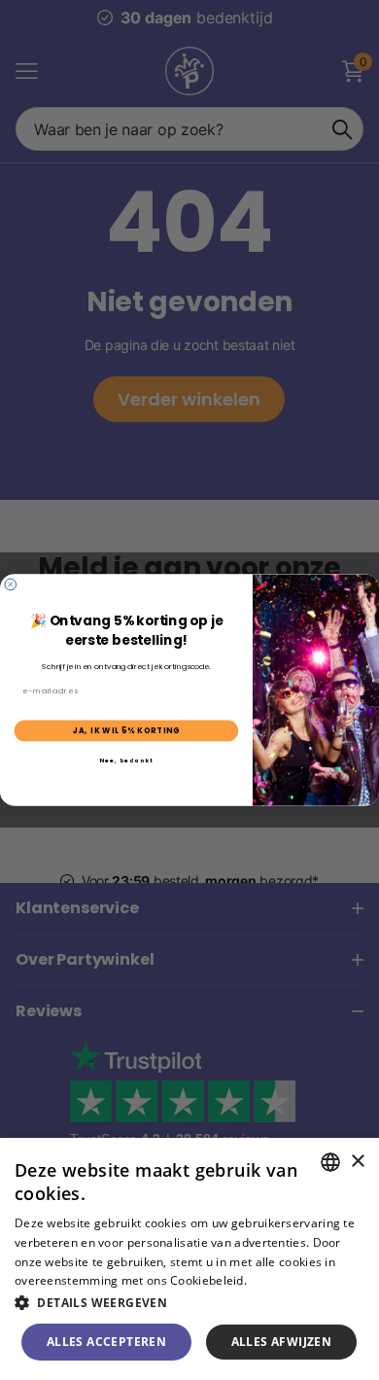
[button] (189, 1303)
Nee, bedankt (126, 760)
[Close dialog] (11, 584)
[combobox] (330, 1162)
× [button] (357, 1161)
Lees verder (283, 1280)
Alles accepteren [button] (106, 1341)
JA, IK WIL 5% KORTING (127, 730)
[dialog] (189, 1259)
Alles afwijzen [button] (281, 1341)
